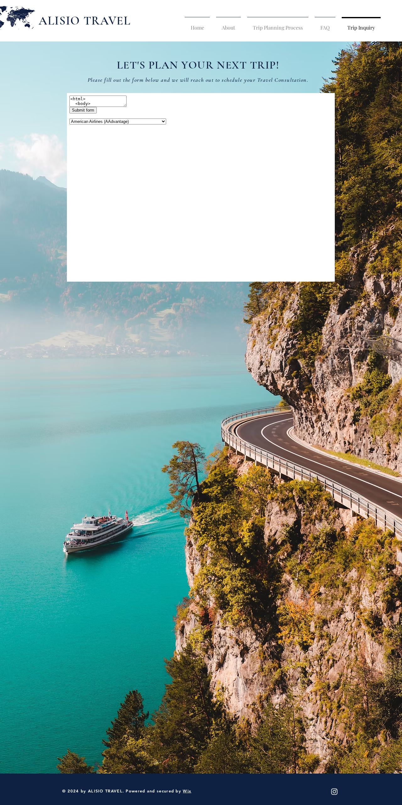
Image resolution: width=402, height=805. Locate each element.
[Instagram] (334, 791)
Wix (187, 790)
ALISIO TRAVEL (85, 21)
